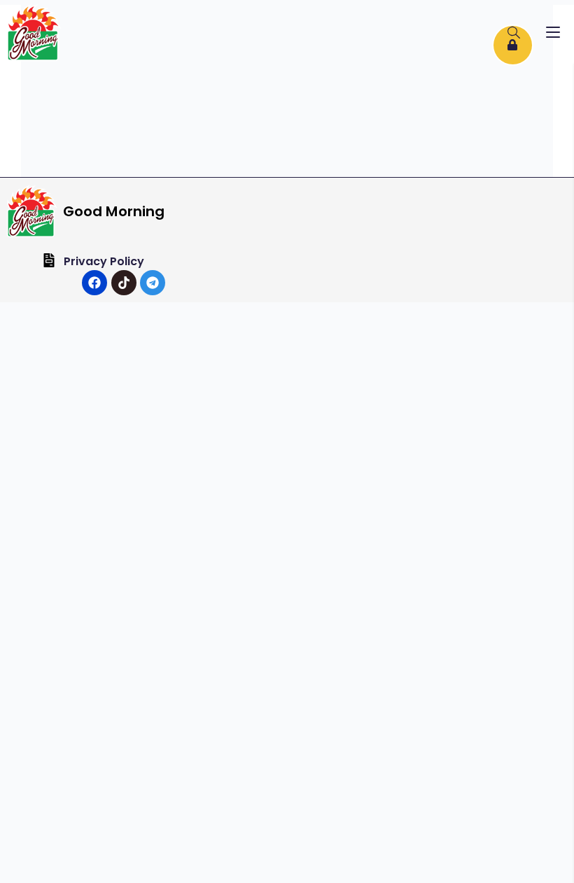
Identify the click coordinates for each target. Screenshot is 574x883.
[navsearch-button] (514, 34)
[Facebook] (94, 282)
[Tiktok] (123, 282)
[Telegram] (152, 282)
